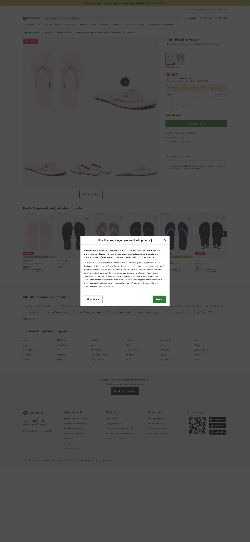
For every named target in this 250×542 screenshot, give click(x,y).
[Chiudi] (165, 240)
